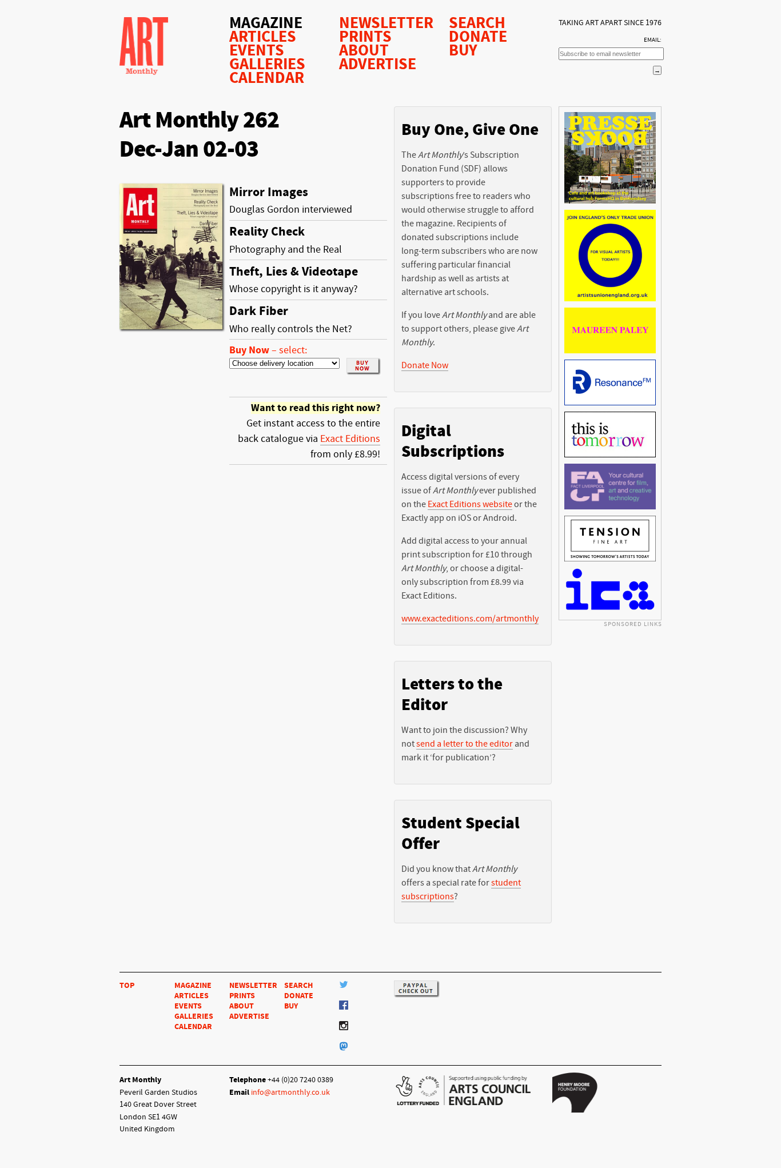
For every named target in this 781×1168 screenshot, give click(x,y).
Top (126, 985)
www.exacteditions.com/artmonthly (470, 618)
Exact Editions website (470, 504)
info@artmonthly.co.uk (290, 1092)
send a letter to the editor (464, 744)
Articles (262, 36)
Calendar (266, 77)
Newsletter (386, 23)
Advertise (377, 64)
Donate (478, 36)
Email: (653, 39)
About (364, 50)
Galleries (267, 64)
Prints (365, 36)
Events (256, 50)
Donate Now (424, 365)
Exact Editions (350, 439)
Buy (463, 50)
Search (477, 23)
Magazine (265, 23)
